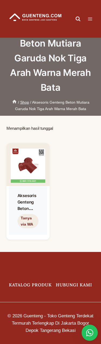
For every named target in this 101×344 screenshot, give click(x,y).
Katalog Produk (30, 284)
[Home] (14, 102)
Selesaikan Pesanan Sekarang (27, 233)
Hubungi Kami (74, 284)
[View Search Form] (78, 18)
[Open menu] (92, 19)
